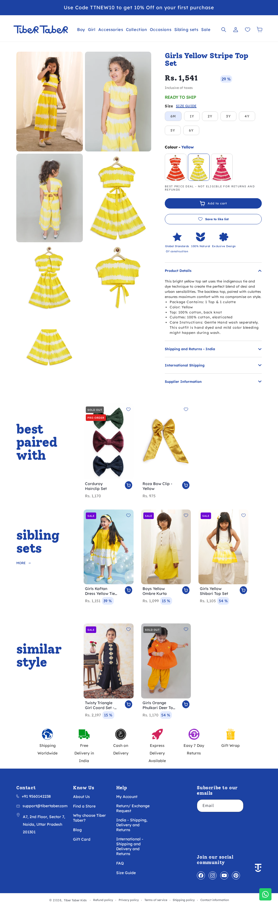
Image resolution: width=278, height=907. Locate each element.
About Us (81, 796)
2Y (210, 116)
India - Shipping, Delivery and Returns (131, 825)
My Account (126, 796)
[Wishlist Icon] (248, 30)
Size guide (186, 106)
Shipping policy (184, 900)
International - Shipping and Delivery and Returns (129, 846)
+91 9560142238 (36, 796)
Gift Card (81, 839)
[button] (81, 29)
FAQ (120, 863)
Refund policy (103, 900)
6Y (191, 130)
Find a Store (84, 806)
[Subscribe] (237, 805)
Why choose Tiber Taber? (89, 818)
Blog (77, 829)
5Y (172, 130)
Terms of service (155, 900)
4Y (247, 116)
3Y (228, 116)
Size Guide (126, 872)
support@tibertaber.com (45, 805)
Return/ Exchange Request (133, 808)
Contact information (214, 900)
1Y (192, 116)
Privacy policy (129, 900)
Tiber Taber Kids (75, 900)
